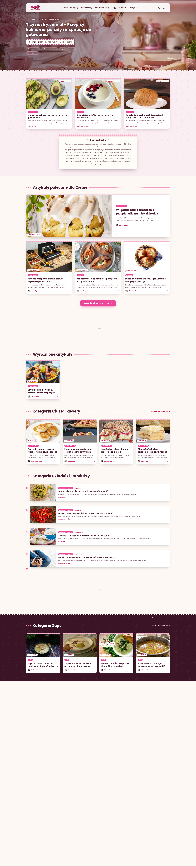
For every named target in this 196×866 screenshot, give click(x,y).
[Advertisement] (98, 67)
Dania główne (134, 8)
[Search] (159, 8)
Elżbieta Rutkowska (82, 126)
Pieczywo (130, 112)
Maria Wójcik (32, 126)
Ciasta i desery (86, 8)
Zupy (114, 8)
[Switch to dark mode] (164, 8)
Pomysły (122, 8)
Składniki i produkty (102, 8)
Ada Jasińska (62, 497)
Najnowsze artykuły (71, 8)
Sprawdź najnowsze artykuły (96, 303)
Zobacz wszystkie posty (160, 411)
